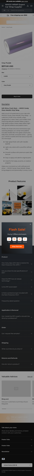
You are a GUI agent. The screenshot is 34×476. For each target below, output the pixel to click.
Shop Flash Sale (17, 246)
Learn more (24, 1)
